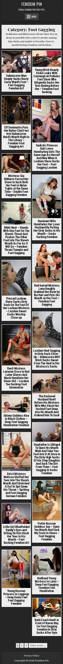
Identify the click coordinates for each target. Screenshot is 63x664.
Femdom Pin (31, 4)
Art (8, 56)
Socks (55, 184)
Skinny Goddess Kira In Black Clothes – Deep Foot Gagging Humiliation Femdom (16, 420)
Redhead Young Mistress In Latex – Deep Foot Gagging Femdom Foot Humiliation (47, 584)
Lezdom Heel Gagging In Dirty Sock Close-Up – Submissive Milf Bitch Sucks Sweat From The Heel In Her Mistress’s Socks (46, 358)
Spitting (23, 445)
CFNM (37, 486)
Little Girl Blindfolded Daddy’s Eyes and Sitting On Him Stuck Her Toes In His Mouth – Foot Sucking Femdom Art (16, 534)
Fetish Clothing (16, 330)
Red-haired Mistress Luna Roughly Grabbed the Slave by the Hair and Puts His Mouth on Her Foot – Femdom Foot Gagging (47, 295)
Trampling (16, 211)
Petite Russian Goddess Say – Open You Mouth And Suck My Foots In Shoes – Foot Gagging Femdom (46, 531)
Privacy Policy (31, 655)
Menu (33, 16)
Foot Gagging (19, 56)
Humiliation (10, 445)
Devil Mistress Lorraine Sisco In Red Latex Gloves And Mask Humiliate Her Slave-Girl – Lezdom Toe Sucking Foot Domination (16, 378)
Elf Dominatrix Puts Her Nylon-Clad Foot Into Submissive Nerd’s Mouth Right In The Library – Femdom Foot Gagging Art (16, 137)
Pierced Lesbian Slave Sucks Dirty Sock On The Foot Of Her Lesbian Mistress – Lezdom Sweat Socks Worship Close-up (16, 308)
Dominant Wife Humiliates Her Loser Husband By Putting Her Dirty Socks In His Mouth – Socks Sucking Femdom (46, 229)
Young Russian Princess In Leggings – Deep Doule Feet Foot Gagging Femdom (16, 597)
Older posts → (38, 645)
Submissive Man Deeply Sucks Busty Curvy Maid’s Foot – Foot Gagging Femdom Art (16, 82)
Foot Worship (47, 60)
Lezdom (55, 109)
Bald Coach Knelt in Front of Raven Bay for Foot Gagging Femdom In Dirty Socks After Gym (47, 626)
